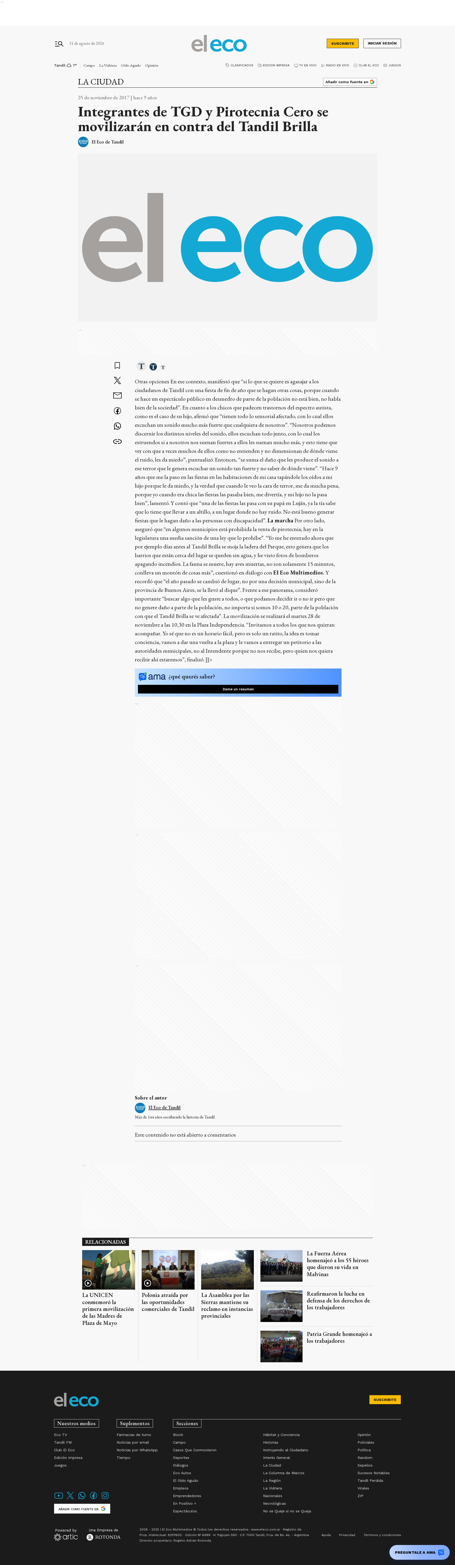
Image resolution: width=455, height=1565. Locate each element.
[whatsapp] (117, 426)
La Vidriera (108, 65)
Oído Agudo (131, 65)
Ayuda (326, 1535)
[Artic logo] (66, 1534)
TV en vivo (307, 65)
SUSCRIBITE (342, 43)
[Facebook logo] (93, 1499)
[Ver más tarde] (117, 366)
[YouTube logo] (58, 1499)
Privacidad (347, 1535)
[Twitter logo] (70, 1499)
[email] (117, 396)
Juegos (394, 65)
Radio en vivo (337, 65)
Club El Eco (369, 65)
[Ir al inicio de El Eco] (219, 43)
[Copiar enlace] (117, 442)
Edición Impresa (276, 65)
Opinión (151, 65)
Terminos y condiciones (382, 1535)
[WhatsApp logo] (82, 1499)
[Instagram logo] (105, 1499)
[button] (141, 366)
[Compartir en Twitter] (117, 381)
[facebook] (117, 411)
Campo (89, 65)
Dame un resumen (238, 689)
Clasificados (242, 65)
